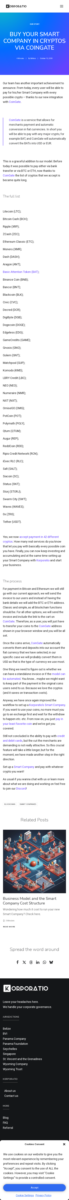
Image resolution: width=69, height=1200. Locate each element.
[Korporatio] (16, 6)
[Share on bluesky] (51, 962)
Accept (34, 1187)
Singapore (9, 1054)
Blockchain (9, 804)
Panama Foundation (15, 1043)
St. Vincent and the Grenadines (22, 1059)
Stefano (33, 58)
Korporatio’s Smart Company (47, 705)
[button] (64, 1144)
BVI (5, 1033)
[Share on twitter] (24, 962)
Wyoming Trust (12, 1069)
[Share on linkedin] (37, 962)
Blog (6, 1117)
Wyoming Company (15, 1064)
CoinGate (15, 101)
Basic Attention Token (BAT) (21, 272)
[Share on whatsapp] (44, 962)
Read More (9, 926)
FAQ (5, 1122)
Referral (8, 1127)
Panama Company (14, 1038)
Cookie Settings (25, 1195)
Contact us (11, 1095)
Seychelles (10, 1049)
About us (10, 1090)
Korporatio (43, 560)
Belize (7, 1028)
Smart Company (24, 767)
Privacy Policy (43, 1195)
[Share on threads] (31, 962)
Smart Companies (28, 804)
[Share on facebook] (17, 962)
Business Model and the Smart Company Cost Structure (29, 901)
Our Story (34, 24)
